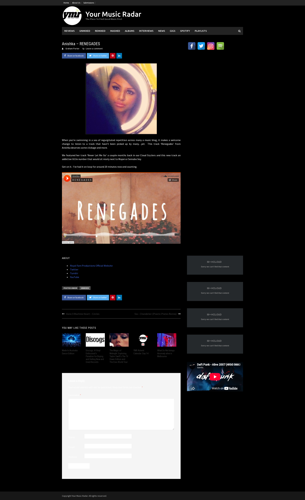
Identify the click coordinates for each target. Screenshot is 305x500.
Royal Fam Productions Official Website (91, 265)
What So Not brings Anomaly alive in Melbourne (166, 353)
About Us (76, 3)
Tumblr (74, 273)
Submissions (88, 3)
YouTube (74, 277)
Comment (74, 395)
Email (71, 447)
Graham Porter (72, 48)
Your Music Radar (113, 14)
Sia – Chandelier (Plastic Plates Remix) (155, 313)
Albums (129, 30)
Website (72, 456)
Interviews (146, 30)
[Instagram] (211, 46)
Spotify (185, 30)
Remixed (100, 30)
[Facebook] (192, 46)
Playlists (201, 30)
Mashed (115, 30)
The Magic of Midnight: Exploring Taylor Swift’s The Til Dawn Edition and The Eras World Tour (119, 356)
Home (66, 3)
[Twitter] (201, 46)
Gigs (172, 30)
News (161, 30)
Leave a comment (94, 48)
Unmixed (84, 30)
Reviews (69, 30)
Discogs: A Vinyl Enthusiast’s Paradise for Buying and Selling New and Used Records (95, 356)
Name (71, 437)
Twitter (74, 269)
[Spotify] (220, 46)
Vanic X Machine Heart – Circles (82, 313)
